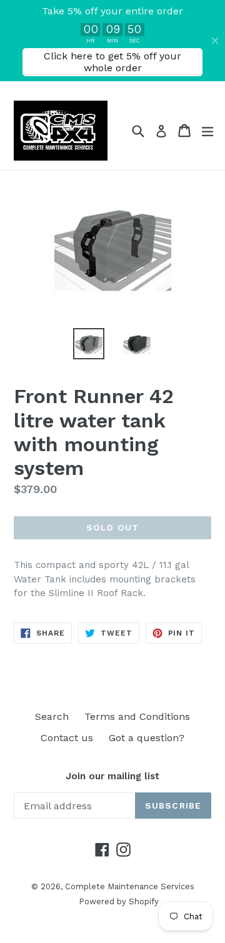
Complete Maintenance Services (129, 886)
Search (52, 716)
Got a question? (146, 738)
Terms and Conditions (137, 716)
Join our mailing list (112, 776)
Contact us (67, 738)
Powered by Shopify (119, 901)
